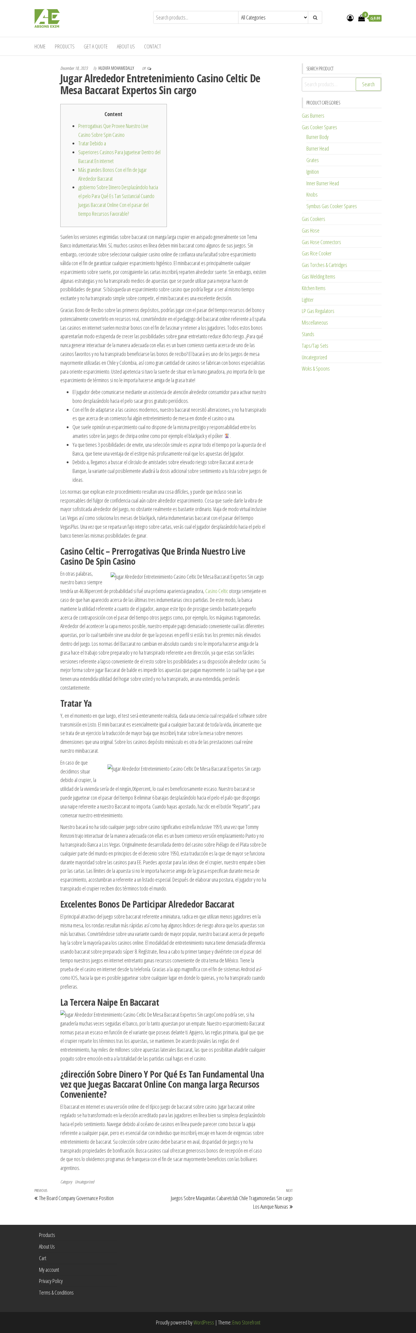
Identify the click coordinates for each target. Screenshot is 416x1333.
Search (368, 84)
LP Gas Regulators (318, 311)
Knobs (312, 194)
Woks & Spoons (316, 368)
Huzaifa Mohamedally (116, 68)
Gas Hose (310, 230)
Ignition (312, 171)
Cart (42, 1258)
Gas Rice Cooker (317, 253)
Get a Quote (96, 46)
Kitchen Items (314, 288)
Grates (312, 160)
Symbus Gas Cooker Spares (331, 206)
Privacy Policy (51, 1281)
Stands (308, 334)
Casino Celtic (216, 591)
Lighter (308, 299)
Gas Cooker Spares (319, 127)
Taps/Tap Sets (315, 345)
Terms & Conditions (56, 1292)
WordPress (203, 1322)
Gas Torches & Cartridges (324, 264)
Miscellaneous (315, 322)
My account (49, 1269)
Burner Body (317, 136)
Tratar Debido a (92, 143)
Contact (152, 46)
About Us (126, 46)
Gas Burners (313, 115)
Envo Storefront (246, 1322)
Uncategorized (84, 1182)
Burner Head (317, 148)
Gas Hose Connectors (321, 242)
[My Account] (350, 17)
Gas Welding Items (318, 276)
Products (65, 46)
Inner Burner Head (322, 183)
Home (40, 46)
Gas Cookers (313, 218)
